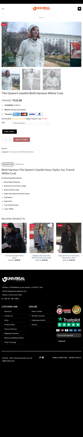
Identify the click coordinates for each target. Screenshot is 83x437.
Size (3, 122)
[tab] (8, 164)
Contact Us (8, 316)
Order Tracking (10, 342)
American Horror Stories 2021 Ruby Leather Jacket (68, 257)
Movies (34, 324)
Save (4, 24)
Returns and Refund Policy (14, 338)
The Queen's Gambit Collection (18, 152)
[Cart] (79, 9)
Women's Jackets (38, 316)
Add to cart (21, 140)
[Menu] (3, 8)
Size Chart (9, 132)
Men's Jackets (37, 311)
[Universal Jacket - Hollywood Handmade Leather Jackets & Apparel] (41, 8)
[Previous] (6, 44)
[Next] (77, 44)
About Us (7, 311)
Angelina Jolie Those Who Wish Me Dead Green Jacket (41, 257)
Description (8, 164)
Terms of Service (10, 329)
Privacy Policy (9, 324)
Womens (41, 17)
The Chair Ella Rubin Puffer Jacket (14, 257)
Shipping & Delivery (11, 333)
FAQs (6, 320)
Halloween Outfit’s (39, 320)
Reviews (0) (19, 164)
